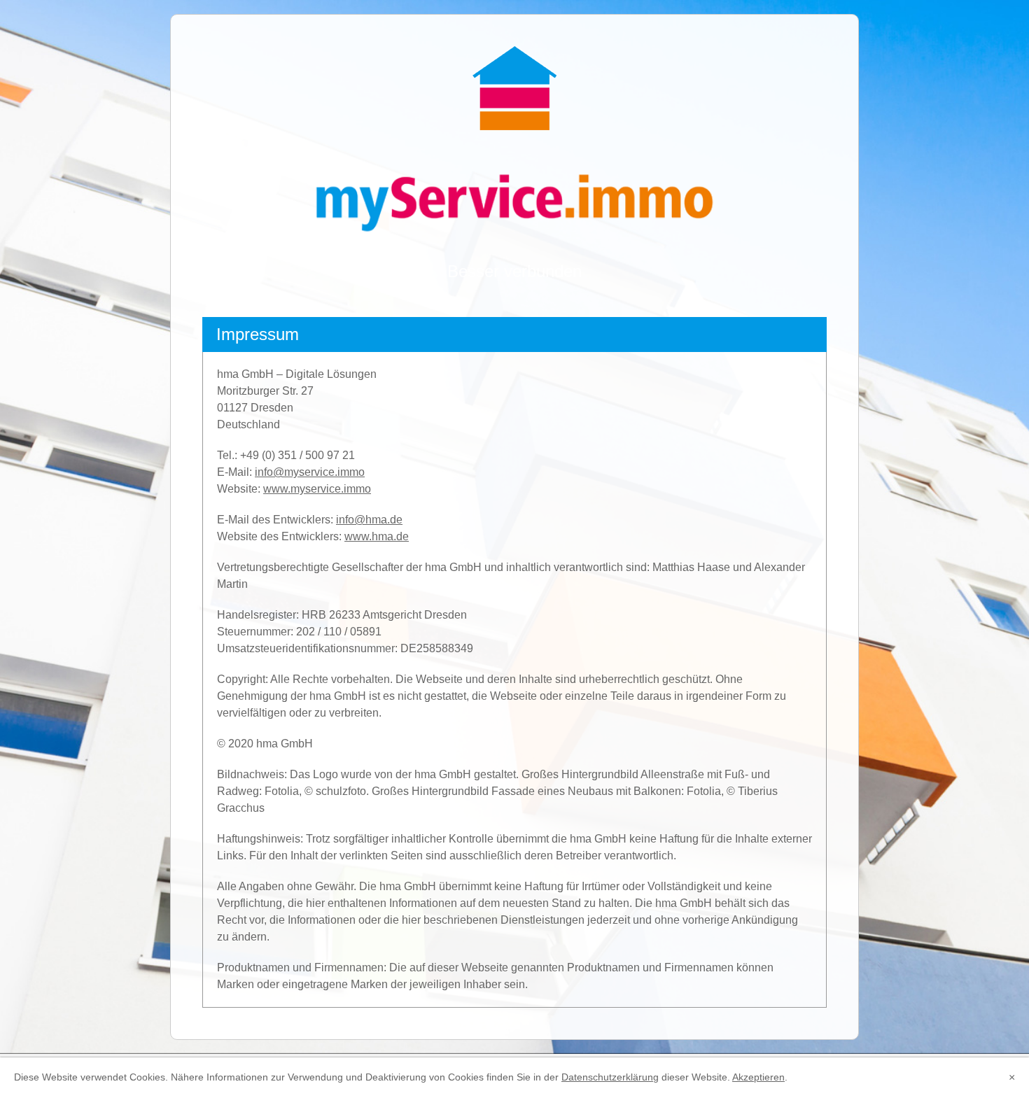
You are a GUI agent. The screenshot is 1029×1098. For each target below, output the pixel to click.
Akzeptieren (758, 1077)
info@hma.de (369, 520)
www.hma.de (376, 536)
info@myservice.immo (310, 472)
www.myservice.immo (317, 489)
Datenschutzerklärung (610, 1077)
